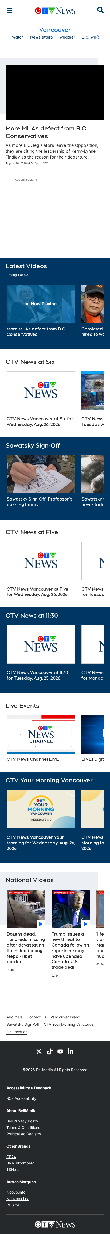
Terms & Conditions (23, 1127)
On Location (17, 1031)
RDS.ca (12, 1205)
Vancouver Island (65, 1017)
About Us (14, 1017)
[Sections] (9, 10)
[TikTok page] (49, 1051)
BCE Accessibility (21, 1098)
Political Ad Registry (23, 1134)
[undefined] (41, 311)
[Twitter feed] (39, 1051)
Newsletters (41, 37)
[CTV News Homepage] (55, 10)
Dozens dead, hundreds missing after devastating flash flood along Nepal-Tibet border (26, 948)
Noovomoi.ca (17, 1198)
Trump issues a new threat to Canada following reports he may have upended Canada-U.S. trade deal (70, 951)
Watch (18, 37)
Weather (67, 37)
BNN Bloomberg (20, 1163)
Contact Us (36, 1017)
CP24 (11, 1156)
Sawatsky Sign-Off (23, 1024)
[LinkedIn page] (71, 1051)
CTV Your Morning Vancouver (69, 1024)
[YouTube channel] (60, 1051)
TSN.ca (12, 1169)
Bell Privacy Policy (22, 1121)
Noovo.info (15, 1192)
